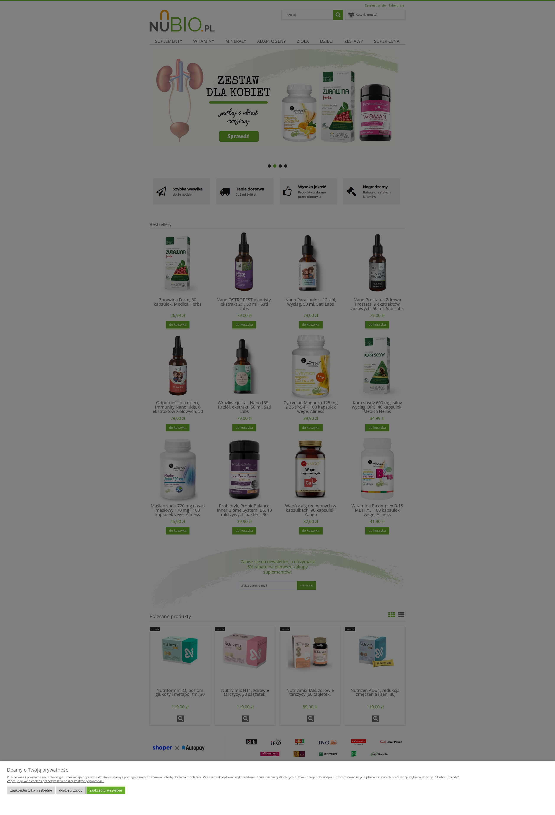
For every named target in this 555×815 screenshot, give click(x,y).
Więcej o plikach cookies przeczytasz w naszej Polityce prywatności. (55, 781)
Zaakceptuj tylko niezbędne (31, 790)
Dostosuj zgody (70, 790)
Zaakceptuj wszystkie (106, 790)
